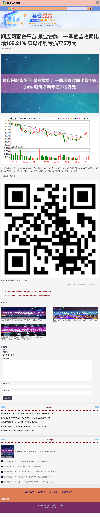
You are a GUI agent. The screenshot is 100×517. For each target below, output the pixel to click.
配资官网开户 (66, 492)
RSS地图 (53, 505)
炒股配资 (53, 492)
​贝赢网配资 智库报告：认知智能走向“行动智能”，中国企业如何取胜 (26, 461)
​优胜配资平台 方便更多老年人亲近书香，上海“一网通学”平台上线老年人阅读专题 (30, 472)
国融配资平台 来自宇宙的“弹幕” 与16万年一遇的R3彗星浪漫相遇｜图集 (29, 291)
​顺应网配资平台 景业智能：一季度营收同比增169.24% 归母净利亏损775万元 (29, 482)
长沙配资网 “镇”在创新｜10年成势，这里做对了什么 (18, 430)
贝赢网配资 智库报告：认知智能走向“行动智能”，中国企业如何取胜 (35, 451)
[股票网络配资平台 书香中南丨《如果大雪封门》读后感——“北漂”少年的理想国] (75, 313)
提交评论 (7, 398)
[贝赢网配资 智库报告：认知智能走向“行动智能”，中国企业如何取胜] (23, 313)
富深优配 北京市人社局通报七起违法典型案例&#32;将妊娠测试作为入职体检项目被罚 (28, 414)
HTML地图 (60, 505)
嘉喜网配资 (29, 492)
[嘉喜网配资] (11, 3)
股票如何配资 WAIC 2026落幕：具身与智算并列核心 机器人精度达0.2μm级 (25, 418)
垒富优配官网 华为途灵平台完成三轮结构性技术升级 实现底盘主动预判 (24, 426)
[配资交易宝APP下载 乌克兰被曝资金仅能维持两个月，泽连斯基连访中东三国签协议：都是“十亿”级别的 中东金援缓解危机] (23, 330)
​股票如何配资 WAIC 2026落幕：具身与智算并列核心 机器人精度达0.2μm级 (28, 477)
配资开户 (41, 492)
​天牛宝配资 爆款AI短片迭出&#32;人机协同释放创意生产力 (23, 467)
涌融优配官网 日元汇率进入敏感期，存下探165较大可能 (19, 422)
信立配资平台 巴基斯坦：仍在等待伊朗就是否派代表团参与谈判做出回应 (29, 295)
